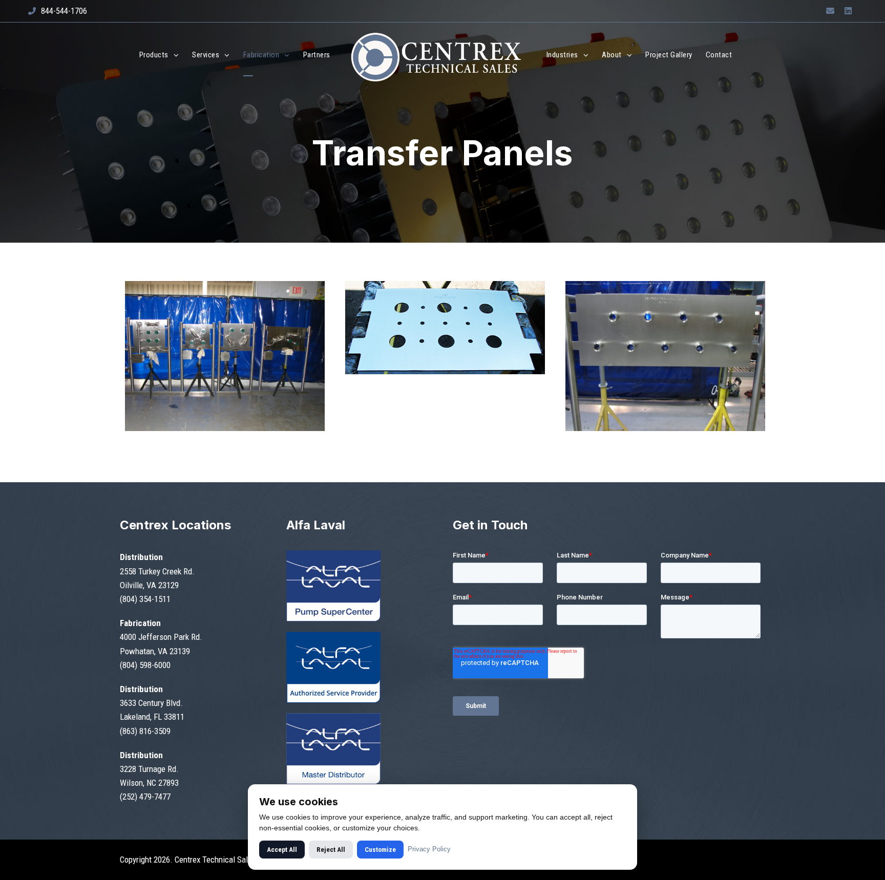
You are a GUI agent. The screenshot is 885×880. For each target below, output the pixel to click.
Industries (562, 54)
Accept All (282, 849)
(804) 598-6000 (145, 665)
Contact (719, 54)
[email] (830, 11)
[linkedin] (848, 11)
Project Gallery (668, 54)
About (612, 54)
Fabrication (261, 54)
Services (205, 54)
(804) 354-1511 (145, 599)
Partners (316, 54)
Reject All (331, 849)
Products (153, 54)
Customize (380, 849)
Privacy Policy (429, 849)
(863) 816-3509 (145, 731)
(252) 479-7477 (145, 796)
